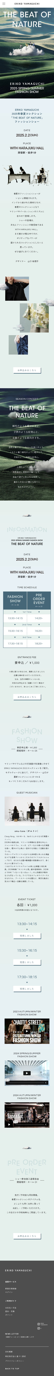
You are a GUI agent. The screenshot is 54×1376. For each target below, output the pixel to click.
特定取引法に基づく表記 (15, 1356)
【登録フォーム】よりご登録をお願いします (19, 1337)
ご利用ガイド (11, 1301)
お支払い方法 (11, 1307)
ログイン (9, 1292)
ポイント (9, 1315)
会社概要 (9, 1351)
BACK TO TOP (12, 1368)
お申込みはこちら (27, 370)
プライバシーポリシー (14, 1361)
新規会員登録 (11, 1288)
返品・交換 (10, 1311)
